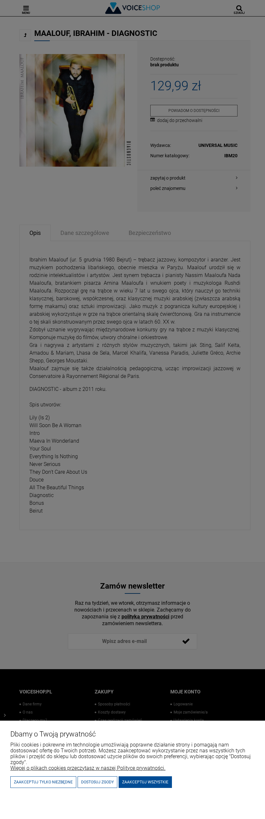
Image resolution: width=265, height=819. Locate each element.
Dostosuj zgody (97, 782)
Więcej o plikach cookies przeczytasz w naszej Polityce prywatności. (87, 768)
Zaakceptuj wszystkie (145, 782)
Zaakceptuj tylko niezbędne (43, 782)
